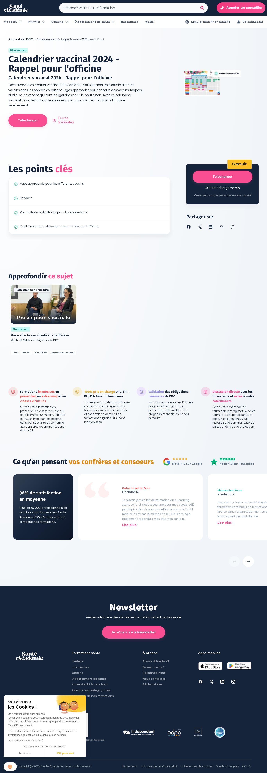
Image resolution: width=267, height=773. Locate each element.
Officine (77, 673)
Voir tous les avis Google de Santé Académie (181, 462)
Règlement (129, 766)
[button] (10, 766)
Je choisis (24, 753)
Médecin (78, 661)
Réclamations (153, 684)
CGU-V (246, 766)
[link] (101, 39)
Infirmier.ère (80, 667)
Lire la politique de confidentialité (25, 740)
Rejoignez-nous (154, 673)
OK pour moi (65, 753)
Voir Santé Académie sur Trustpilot (229, 462)
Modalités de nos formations (93, 696)
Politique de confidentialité (159, 766)
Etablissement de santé (89, 678)
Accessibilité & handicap (90, 684)
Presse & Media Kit (156, 661)
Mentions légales (227, 766)
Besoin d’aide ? (154, 667)
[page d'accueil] (16, 8)
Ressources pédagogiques (91, 690)
